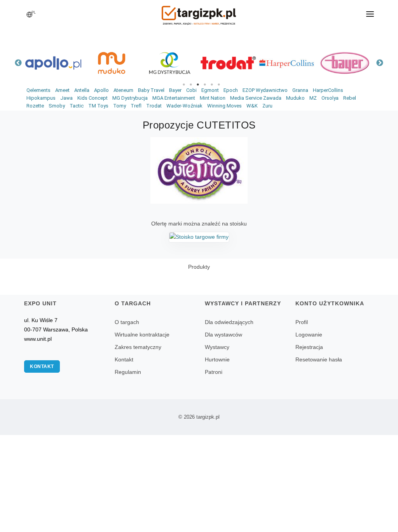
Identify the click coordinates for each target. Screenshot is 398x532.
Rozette (35, 106)
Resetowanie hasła (318, 359)
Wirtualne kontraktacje (142, 334)
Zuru (267, 106)
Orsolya (330, 98)
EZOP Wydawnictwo (265, 90)
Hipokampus (41, 98)
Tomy (119, 106)
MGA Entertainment (173, 98)
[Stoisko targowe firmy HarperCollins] (286, 63)
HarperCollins (328, 90)
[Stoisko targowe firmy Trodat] (228, 63)
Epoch (230, 90)
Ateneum (123, 90)
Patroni (213, 372)
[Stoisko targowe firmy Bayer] (344, 63)
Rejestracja (309, 347)
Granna (300, 90)
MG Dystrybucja (130, 98)
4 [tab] (205, 84)
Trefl (136, 106)
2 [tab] (191, 84)
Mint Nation (212, 98)
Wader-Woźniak (184, 106)
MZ (313, 98)
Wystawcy (217, 347)
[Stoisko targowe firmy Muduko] (111, 63)
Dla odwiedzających (229, 322)
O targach (127, 322)
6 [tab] (219, 84)
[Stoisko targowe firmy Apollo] (53, 63)
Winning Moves (224, 106)
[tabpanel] (53, 63)
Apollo (101, 90)
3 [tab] (198, 84)
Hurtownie (217, 359)
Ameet (62, 90)
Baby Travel (151, 90)
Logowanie (308, 334)
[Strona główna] (199, 13)
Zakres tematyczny (138, 347)
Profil (301, 322)
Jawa (66, 98)
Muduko (295, 98)
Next (380, 63)
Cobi (191, 90)
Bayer (175, 90)
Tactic (77, 106)
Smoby (57, 106)
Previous (18, 63)
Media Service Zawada (255, 98)
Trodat (154, 106)
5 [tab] (212, 84)
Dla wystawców (223, 334)
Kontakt (42, 366)
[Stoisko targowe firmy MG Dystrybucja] (169, 63)
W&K (252, 106)
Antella (81, 90)
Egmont (210, 90)
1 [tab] (184, 84)
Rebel (349, 98)
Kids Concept (92, 98)
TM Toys (98, 106)
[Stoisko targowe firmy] (199, 237)
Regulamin (128, 372)
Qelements (38, 90)
